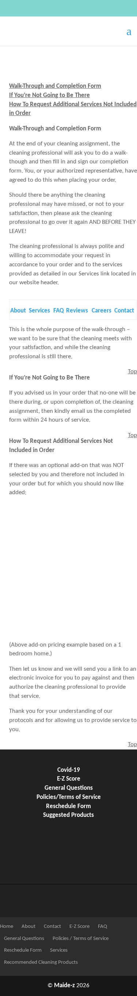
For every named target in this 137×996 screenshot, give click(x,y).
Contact (124, 311)
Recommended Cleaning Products (40, 962)
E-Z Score (68, 779)
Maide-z (64, 986)
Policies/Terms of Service (69, 797)
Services (39, 311)
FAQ (58, 311)
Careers (101, 311)
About (18, 311)
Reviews (77, 311)
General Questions (69, 788)
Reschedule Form (68, 807)
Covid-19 (68, 770)
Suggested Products (68, 815)
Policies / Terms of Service (80, 938)
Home (6, 926)
